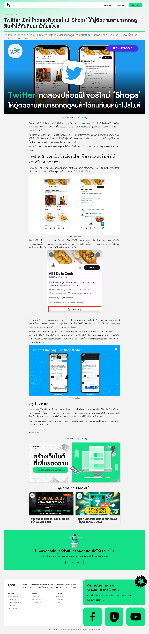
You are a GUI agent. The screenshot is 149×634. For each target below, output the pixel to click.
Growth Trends (36, 602)
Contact (58, 602)
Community (59, 599)
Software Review (37, 599)
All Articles (35, 596)
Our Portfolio (12, 608)
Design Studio (12, 599)
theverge (77, 236)
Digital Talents (12, 605)
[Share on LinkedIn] (86, 118)
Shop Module (115, 323)
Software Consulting (14, 602)
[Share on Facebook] (78, 117)
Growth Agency (13, 596)
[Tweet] (82, 117)
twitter (77, 398)
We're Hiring (59, 596)
